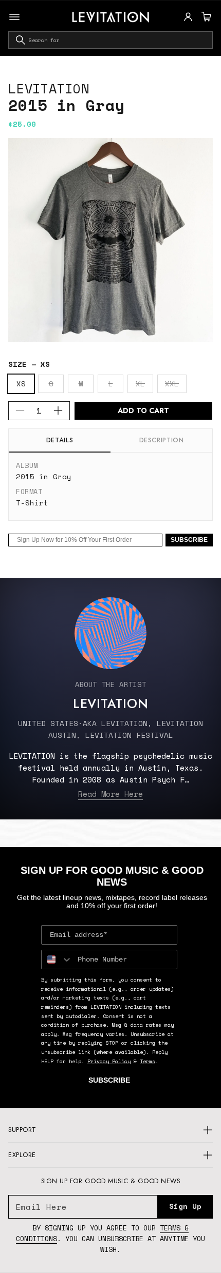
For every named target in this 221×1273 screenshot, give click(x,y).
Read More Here (110, 793)
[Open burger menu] (14, 17)
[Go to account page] (188, 17)
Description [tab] (161, 440)
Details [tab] (59, 440)
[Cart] (205, 17)
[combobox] (110, 40)
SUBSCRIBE (189, 539)
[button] (205, 17)
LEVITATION (48, 88)
